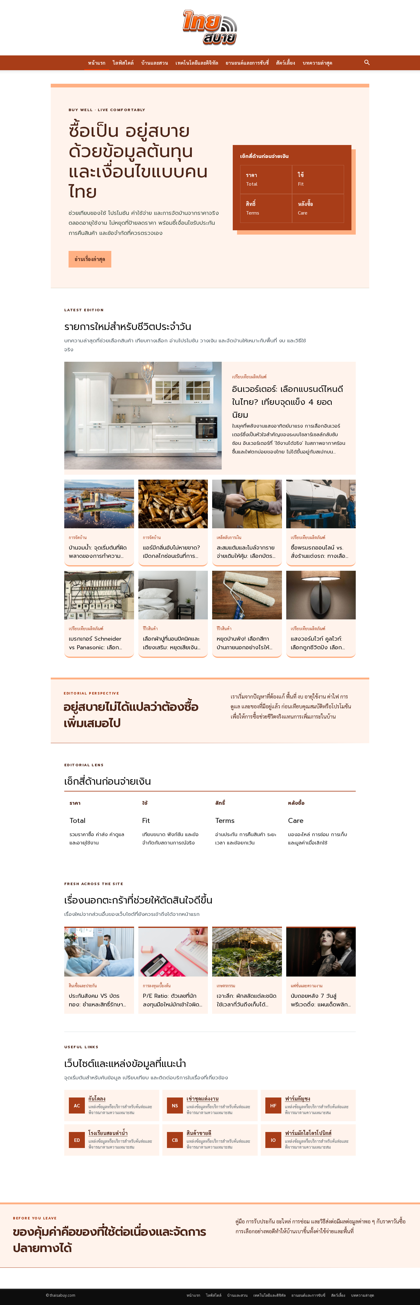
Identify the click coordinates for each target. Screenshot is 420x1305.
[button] (366, 63)
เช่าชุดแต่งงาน (203, 1098)
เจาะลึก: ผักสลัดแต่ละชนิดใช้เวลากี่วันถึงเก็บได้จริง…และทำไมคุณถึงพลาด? (246, 1009)
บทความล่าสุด (317, 63)
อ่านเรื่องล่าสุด (90, 259)
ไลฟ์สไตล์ (123, 63)
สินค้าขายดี (199, 1133)
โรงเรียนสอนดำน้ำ (108, 1133)
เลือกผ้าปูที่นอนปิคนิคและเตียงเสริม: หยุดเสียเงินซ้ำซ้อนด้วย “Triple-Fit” (173, 647)
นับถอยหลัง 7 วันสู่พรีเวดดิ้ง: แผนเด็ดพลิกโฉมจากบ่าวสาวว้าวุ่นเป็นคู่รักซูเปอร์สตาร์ (320, 1009)
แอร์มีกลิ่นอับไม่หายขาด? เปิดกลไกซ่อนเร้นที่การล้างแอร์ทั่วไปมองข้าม (171, 556)
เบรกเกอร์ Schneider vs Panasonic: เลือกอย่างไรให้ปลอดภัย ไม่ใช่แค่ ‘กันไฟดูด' (97, 651)
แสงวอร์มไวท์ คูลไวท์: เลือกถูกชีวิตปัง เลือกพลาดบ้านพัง (316, 647)
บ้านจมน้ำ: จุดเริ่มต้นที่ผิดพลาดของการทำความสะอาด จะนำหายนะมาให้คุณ (98, 560)
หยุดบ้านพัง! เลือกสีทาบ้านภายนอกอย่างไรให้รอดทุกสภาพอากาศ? (243, 647)
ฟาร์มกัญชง (297, 1098)
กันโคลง (97, 1098)
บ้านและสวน (154, 63)
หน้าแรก (96, 63)
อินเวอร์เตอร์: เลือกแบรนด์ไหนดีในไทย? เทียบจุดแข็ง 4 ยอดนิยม (287, 402)
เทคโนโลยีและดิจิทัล (197, 63)
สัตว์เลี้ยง (285, 63)
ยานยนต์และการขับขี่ (247, 63)
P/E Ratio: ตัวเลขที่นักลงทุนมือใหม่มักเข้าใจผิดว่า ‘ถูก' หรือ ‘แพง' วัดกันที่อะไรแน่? (171, 1009)
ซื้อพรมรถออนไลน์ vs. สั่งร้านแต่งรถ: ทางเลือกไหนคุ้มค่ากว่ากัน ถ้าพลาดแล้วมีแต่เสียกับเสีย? (321, 560)
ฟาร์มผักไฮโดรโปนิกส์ (308, 1133)
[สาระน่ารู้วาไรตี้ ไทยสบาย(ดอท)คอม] (210, 27)
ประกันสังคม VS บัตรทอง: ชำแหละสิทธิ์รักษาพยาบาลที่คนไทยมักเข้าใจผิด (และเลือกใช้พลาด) (98, 1009)
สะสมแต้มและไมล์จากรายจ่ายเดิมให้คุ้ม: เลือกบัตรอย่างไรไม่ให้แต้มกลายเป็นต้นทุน (246, 560)
